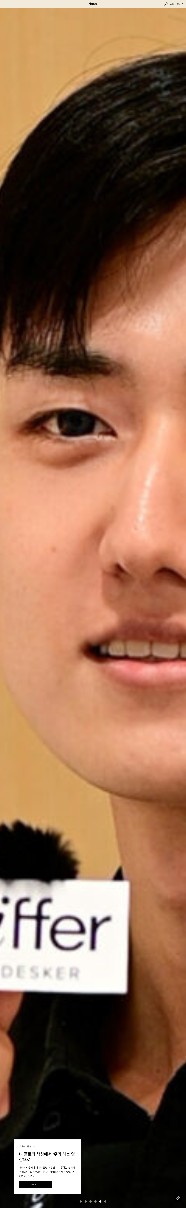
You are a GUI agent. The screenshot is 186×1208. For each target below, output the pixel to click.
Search (165, 4)
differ (93, 3)
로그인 (172, 4)
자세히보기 (35, 1184)
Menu (4, 4)
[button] (81, 1201)
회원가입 (180, 4)
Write (178, 1198)
